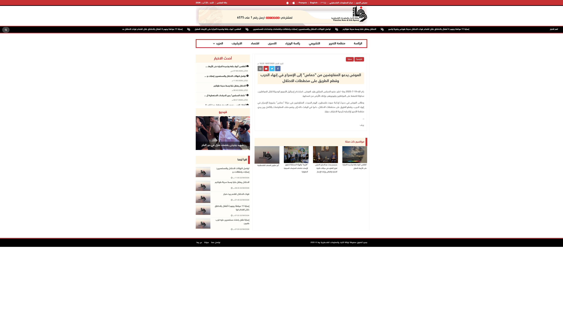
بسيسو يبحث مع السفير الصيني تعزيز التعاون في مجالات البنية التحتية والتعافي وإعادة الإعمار (326, 168)
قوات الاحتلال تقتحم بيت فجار (236, 194)
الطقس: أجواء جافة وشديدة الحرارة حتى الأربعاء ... (226, 66)
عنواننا (206, 242)
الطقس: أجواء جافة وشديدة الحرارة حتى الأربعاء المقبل (228, 29)
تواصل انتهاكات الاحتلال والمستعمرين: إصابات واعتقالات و (232, 170)
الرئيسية (359, 59)
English (313, 3)
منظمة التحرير (337, 43)
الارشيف (237, 43)
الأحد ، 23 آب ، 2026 (205, 3)
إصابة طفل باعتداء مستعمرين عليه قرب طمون (232, 222)
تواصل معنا (215, 242)
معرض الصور (361, 3)
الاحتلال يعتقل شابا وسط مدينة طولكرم (369, 29)
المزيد (219, 43)
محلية (350, 59)
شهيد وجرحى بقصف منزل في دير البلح (223, 145)
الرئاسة (358, 43)
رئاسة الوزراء (292, 43)
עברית (323, 2)
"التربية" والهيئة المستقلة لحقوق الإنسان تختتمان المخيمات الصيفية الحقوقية (296, 168)
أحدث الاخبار (223, 58)
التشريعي (314, 43)
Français (303, 3)
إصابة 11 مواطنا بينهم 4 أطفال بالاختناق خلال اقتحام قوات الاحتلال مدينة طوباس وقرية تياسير (438, 29)
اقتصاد (255, 43)
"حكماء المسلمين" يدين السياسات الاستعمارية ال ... (225, 95)
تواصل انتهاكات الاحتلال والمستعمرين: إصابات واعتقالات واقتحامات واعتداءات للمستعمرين (302, 29)
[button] (200, 129)
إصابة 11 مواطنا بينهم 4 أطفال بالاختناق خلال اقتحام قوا (232, 208)
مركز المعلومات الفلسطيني (341, 3)
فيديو (223, 112)
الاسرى (272, 43)
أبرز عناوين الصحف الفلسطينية (268, 165)
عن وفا (199, 242)
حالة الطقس (222, 3)
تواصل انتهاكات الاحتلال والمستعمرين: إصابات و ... (225, 76)
